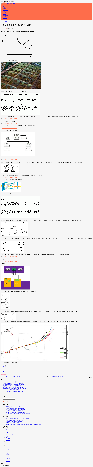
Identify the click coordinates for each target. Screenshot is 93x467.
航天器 (7, 448)
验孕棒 (7, 454)
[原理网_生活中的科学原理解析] (8, 3)
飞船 (7, 456)
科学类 (4, 7)
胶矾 (7, 453)
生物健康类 (5, 15)
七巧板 (7, 445)
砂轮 (7, 432)
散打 (7, 450)
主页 (2, 21)
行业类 (4, 16)
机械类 (4, 8)
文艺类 (4, 14)
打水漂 (7, 449)
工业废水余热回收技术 (11, 434)
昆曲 (7, 452)
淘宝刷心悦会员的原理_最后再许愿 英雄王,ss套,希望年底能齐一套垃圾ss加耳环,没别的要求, (26, 424)
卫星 (7, 457)
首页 (2, 2)
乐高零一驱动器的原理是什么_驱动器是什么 (13, 383)
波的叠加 (8, 458)
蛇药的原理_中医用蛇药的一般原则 (14, 421)
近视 (7, 429)
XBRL (7, 459)
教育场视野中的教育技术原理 (12, 422)
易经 (7, 442)
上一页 (4, 366)
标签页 (4, 2)
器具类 (4, 11)
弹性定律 (8, 440)
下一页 (4, 371)
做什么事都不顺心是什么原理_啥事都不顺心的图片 (17, 418)
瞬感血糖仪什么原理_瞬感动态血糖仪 (13, 376)
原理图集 (5, 19)
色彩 (7, 444)
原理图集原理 (4, 28)
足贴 (7, 433)
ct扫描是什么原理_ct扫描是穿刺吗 (10, 382)
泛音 (7, 446)
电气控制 (8, 438)
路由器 (7, 436)
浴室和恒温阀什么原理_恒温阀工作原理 (15, 420)
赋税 (7, 441)
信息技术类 (5, 10)
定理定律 (5, 18)
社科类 (4, 12)
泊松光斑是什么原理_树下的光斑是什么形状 (13, 387)
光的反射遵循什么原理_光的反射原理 (57, 376)
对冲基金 (8, 461)
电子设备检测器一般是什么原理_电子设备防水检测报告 (15, 388)
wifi (6, 437)
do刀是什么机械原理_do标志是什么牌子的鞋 (13, 391)
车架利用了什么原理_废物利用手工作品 (12, 386)
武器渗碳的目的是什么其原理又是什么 (11, 389)
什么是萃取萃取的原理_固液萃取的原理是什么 (13, 384)
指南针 (7, 430)
